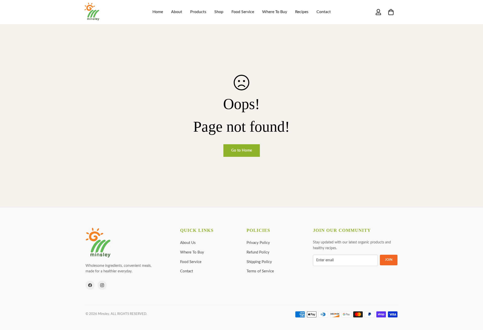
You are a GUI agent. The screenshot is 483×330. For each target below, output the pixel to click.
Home (157, 12)
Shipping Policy (259, 262)
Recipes (301, 12)
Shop (218, 12)
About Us (188, 243)
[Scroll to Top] (473, 302)
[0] (391, 12)
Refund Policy (258, 252)
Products (198, 12)
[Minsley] (91, 12)
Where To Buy (274, 12)
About (176, 12)
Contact (323, 12)
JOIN (388, 260)
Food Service (242, 12)
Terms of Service (260, 271)
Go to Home (241, 150)
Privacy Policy (258, 243)
